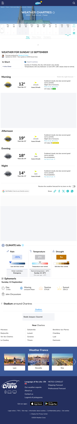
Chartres (29, 7)
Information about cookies (37, 411)
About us (28, 390)
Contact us (29, 394)
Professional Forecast (57, 388)
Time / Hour (36, 37)
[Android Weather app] (51, 404)
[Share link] (55, 191)
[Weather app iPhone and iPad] (36, 404)
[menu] (3, 3)
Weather (3, 7)
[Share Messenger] (67, 191)
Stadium (38, 309)
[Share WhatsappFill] (72, 191)
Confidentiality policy (53, 411)
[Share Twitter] (63, 191)
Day (27, 37)
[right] (74, 362)
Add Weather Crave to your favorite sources (17, 191)
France (7, 7)
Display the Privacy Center (39, 414)
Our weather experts (33, 387)
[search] (73, 3)
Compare (47, 37)
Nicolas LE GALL (23, 55)
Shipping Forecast (55, 385)
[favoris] (54, 12)
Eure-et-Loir (23, 7)
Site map (24, 411)
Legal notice (11, 411)
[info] (22, 245)
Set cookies (65, 411)
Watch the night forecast (65, 77)
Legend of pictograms (34, 397)
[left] (2, 29)
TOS (18, 411)
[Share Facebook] (59, 191)
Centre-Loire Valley (14, 7)
